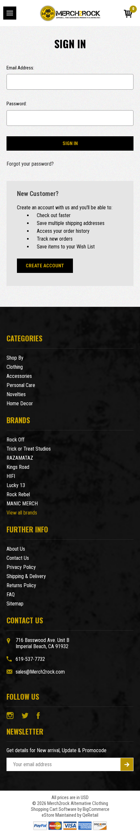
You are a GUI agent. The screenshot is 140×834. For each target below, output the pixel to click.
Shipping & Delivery (26, 576)
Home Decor (20, 403)
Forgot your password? (30, 164)
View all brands (22, 513)
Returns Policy (21, 585)
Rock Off (15, 440)
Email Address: (20, 68)
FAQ (11, 594)
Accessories (19, 376)
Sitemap (15, 604)
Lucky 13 (16, 485)
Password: (17, 104)
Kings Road (18, 467)
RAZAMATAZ (20, 458)
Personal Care (21, 385)
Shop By (15, 358)
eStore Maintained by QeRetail (70, 815)
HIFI (11, 476)
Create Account (45, 266)
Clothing (15, 367)
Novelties (16, 394)
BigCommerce (96, 809)
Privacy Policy (21, 567)
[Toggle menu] (9, 13)
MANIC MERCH (22, 503)
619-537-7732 (30, 659)
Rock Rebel (18, 494)
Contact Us (18, 558)
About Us (16, 549)
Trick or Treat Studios (29, 449)
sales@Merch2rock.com (40, 672)
